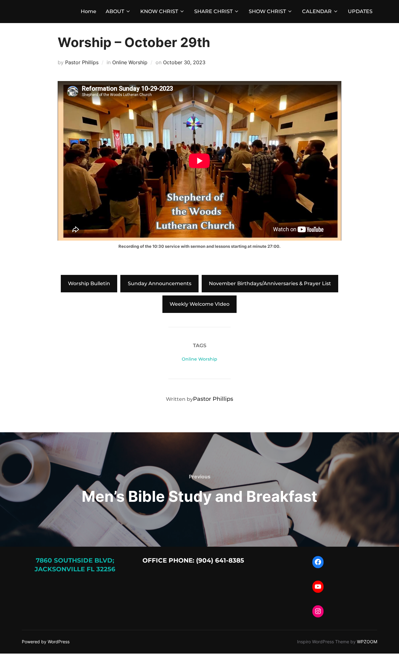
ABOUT (115, 11)
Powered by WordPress (46, 641)
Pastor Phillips (82, 62)
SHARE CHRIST (213, 11)
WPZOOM (367, 641)
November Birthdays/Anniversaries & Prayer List (270, 283)
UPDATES (360, 11)
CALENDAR (317, 11)
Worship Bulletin (89, 283)
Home (88, 11)
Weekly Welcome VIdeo (199, 304)
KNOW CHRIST (159, 11)
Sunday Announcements (159, 283)
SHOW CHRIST (267, 11)
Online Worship (129, 62)
